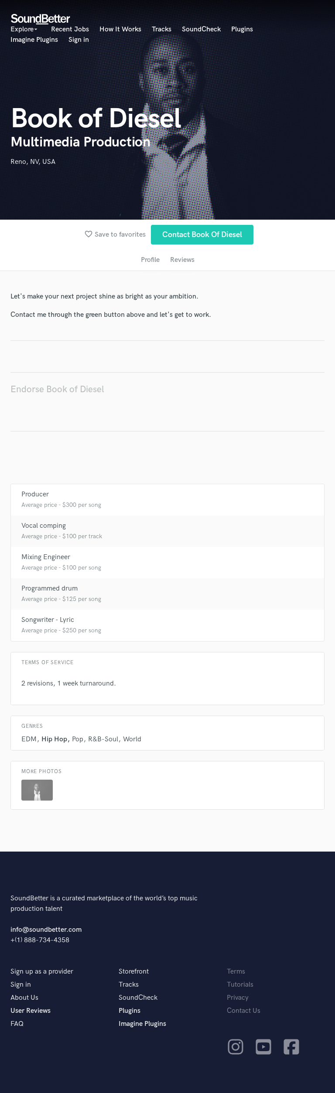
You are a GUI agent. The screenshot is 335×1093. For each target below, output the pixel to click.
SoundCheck (201, 29)
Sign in (78, 40)
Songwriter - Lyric (47, 620)
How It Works (120, 29)
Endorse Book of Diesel (57, 389)
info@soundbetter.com (46, 930)
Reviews (182, 260)
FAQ (17, 1024)
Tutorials (240, 985)
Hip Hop (54, 739)
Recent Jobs (70, 29)
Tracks (161, 29)
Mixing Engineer (45, 557)
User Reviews (30, 1011)
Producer (35, 494)
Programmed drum (49, 588)
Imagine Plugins (34, 40)
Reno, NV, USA (32, 162)
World (132, 739)
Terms (236, 971)
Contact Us (243, 1011)
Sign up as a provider (41, 971)
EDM (29, 739)
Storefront (134, 971)
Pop (77, 739)
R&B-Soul (103, 739)
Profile (150, 260)
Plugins (242, 29)
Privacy (238, 998)
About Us (24, 998)
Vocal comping (43, 526)
